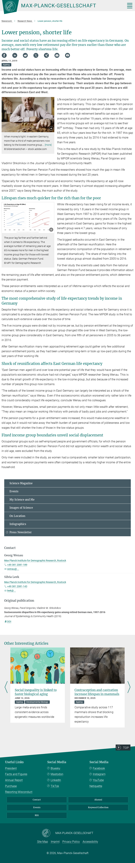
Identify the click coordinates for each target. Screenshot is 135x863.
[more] (48, 144)
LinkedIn (56, 780)
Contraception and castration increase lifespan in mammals (97, 692)
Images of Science (21, 507)
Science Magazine (21, 483)
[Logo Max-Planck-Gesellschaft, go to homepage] (60, 7)
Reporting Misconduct (18, 792)
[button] (51, 128)
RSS (37, 815)
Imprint (55, 841)
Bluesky (55, 768)
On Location (17, 516)
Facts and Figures (16, 774)
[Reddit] (25, 55)
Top (126, 747)
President (11, 768)
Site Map (42, 841)
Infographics (17, 524)
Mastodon (57, 774)
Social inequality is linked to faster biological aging (36, 692)
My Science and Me (21, 499)
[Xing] (46, 55)
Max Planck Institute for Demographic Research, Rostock (35, 560)
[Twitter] (35, 55)
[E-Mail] (57, 55)
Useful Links (14, 762)
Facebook (99, 768)
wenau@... (13, 569)
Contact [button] (10, 548)
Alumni (98, 799)
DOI (9, 621)
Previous (6, 687)
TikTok (55, 786)
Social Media (56, 762)
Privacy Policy (71, 841)
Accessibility (90, 841)
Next (129, 687)
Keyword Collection (98, 807)
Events (13, 491)
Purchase (11, 786)
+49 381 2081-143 (17, 586)
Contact (37, 799)
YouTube (98, 780)
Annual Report (14, 780)
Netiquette (95, 786)
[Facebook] (4, 55)
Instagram (99, 774)
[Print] (67, 55)
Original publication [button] (19, 600)
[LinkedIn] (14, 55)
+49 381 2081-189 (17, 564)
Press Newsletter (20, 532)
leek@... (11, 590)
